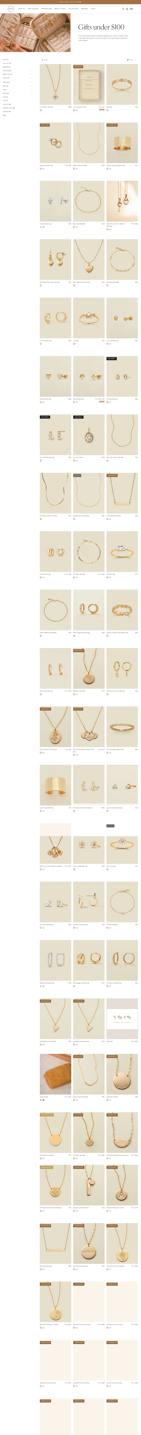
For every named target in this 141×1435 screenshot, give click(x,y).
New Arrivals (7, 63)
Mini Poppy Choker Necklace (48, 516)
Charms (5, 100)
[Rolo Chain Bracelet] (89, 201)
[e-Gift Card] (122, 1018)
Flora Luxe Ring (110, 866)
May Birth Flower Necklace (48, 1383)
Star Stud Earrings (78, 399)
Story (93, 8)
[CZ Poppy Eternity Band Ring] (122, 726)
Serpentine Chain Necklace (81, 516)
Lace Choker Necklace (80, 165)
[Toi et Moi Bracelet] (122, 902)
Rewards (84, 8)
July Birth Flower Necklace (114, 1383)
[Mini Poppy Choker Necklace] (55, 493)
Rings (5, 89)
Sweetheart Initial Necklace (81, 1041)
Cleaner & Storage (9, 108)
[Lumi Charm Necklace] (55, 84)
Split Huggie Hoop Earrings (81, 983)
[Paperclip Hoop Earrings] (55, 960)
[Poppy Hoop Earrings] (55, 668)
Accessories (7, 111)
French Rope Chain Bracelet (48, 632)
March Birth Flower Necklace (81, 1324)
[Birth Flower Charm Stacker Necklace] (55, 843)
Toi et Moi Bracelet (111, 924)
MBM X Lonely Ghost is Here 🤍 (70, 2)
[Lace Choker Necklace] (89, 142)
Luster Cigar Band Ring (46, 808)
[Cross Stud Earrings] (55, 201)
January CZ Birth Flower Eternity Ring (117, 632)
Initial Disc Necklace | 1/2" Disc (115, 1208)
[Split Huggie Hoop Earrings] (89, 960)
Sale (4, 115)
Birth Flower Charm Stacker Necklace (51, 866)
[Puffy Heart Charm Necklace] (89, 259)
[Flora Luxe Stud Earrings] (89, 843)
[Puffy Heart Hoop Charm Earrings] (55, 259)
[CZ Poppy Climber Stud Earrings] (89, 785)
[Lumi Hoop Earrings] (55, 318)
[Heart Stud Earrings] (55, 376)
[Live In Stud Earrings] (122, 318)
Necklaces (6, 82)
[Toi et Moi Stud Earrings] (55, 902)
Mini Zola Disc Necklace (47, 1155)
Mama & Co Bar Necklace (81, 1208)
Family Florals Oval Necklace (48, 749)
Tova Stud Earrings (111, 399)
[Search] (123, 9)
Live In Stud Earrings (112, 340)
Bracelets (6, 93)
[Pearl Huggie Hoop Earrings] (89, 610)
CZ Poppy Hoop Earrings (113, 983)
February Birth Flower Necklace (49, 1324)
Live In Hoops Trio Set (79, 107)
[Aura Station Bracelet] (122, 259)
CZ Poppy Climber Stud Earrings (82, 808)
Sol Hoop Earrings (45, 574)
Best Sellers (33, 8)
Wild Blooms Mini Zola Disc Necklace (50, 1208)
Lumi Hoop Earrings (45, 340)
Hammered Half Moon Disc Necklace (117, 1155)
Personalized (46, 8)
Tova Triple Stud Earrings (47, 457)
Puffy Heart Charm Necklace (81, 282)
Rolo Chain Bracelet (79, 224)
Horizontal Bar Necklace (113, 516)
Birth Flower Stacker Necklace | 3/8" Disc (83, 751)
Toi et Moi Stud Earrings (46, 924)
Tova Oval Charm (78, 457)
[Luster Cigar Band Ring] (55, 785)
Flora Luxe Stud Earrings (80, 866)
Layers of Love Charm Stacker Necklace (115, 225)
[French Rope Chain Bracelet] (55, 610)
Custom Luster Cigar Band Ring (115, 165)
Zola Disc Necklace (112, 1097)
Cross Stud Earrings (45, 224)
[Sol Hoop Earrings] (55, 551)
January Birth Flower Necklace (115, 1266)
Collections (73, 8)
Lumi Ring (76, 340)
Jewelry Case (44, 1097)
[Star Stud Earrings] (89, 376)
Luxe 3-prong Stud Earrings (114, 808)
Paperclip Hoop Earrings (47, 983)
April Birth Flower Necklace (114, 1324)
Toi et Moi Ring (110, 574)
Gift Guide (6, 78)
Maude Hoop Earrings (46, 165)
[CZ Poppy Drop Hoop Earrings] (122, 668)
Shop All (21, 8)
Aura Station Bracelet (112, 282)
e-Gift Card (109, 1041)
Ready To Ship (60, 8)
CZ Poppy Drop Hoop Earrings (115, 691)
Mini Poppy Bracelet (79, 574)
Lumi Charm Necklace (46, 107)
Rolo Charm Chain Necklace (114, 457)
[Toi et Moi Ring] (122, 551)
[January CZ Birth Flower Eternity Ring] (122, 610)
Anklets (5, 97)
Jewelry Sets (7, 104)
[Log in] (127, 9)
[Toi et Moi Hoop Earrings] (89, 902)
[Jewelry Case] (55, 1074)
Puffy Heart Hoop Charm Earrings (49, 282)
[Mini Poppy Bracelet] (89, 551)
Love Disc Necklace (79, 1155)
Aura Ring (109, 107)
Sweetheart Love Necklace (48, 1041)
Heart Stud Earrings (45, 399)
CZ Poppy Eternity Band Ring (115, 749)
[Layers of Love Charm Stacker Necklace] (122, 201)
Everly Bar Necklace (46, 1266)
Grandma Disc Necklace (80, 1266)
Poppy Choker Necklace (80, 1097)
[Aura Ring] (122, 84)
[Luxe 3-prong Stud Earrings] (122, 785)
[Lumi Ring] (89, 318)
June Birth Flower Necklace (81, 1383)
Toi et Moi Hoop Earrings (80, 924)
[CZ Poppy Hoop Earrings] (122, 960)
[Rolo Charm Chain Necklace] (122, 434)
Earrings (5, 86)
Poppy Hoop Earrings (46, 691)
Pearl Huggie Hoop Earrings (81, 632)
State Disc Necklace (79, 691)
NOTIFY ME (88, 524)
